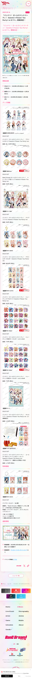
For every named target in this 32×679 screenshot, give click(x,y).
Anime (21, 616)
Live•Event (10, 611)
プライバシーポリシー (6, 659)
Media (21, 620)
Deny (19, 676)
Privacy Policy (26, 673)
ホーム (4, 583)
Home (8, 607)
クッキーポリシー (26, 659)
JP (14, 644)
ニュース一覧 (16, 575)
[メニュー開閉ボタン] (28, 3)
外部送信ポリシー (16, 659)
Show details (28, 676)
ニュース (9, 583)
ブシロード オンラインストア (19, 550)
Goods (8, 629)
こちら (15, 559)
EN (18, 644)
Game (8, 620)
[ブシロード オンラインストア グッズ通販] (16, 532)
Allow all (7, 676)
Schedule (9, 625)
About (21, 625)
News (21, 607)
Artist (8, 616)
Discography (24, 611)
